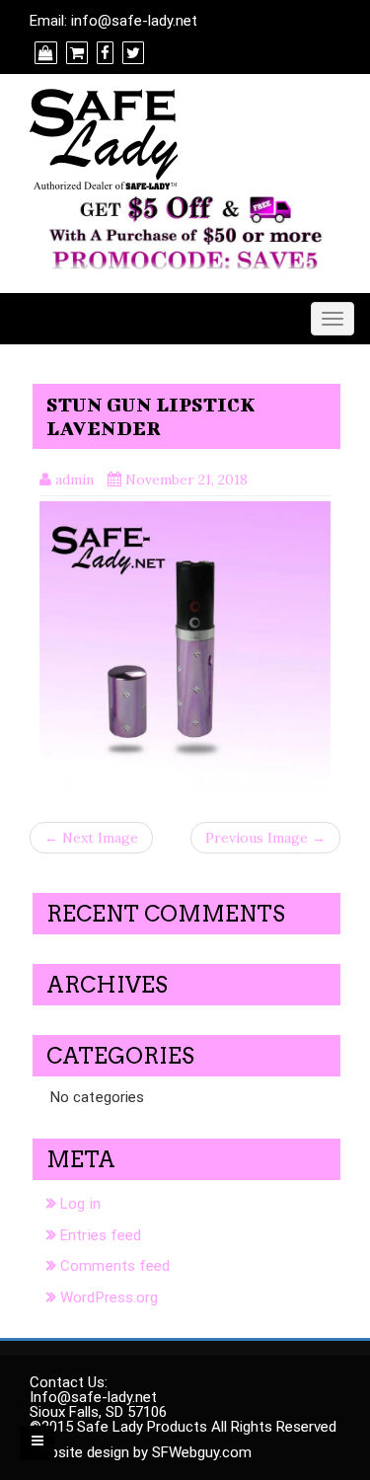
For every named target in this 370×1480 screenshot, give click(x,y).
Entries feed (100, 1235)
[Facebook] (102, 53)
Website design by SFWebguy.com (141, 1452)
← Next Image (91, 838)
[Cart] (74, 53)
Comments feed (115, 1266)
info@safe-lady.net (134, 21)
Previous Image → (265, 838)
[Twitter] (130, 53)
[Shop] (43, 53)
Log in (80, 1204)
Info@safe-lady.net (93, 1397)
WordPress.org (109, 1297)
